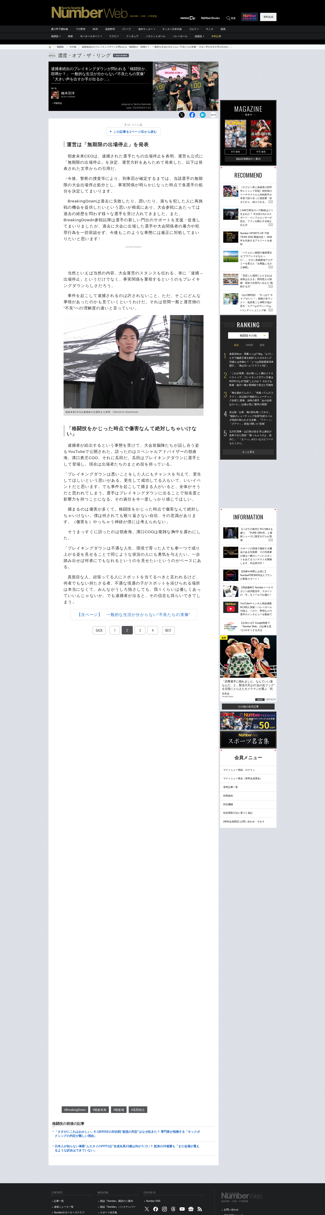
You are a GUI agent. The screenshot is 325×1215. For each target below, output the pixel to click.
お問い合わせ (231, 1209)
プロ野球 (80, 29)
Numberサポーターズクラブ (69, 1212)
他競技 (198, 36)
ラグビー (114, 36)
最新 (236, 345)
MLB (95, 29)
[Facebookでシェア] (192, 116)
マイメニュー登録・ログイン (239, 770)
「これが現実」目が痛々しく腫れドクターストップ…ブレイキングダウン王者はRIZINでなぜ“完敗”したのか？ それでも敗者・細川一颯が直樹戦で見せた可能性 (251, 379)
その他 (72, 47)
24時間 (249, 345)
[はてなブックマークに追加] (203, 116)
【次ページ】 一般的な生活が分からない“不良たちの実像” (133, 614)
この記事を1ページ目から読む (135, 131)
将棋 (70, 36)
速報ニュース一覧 (64, 1206)
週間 (262, 345)
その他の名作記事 (248, 706)
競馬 (223, 29)
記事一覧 (59, 1201)
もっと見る (248, 451)
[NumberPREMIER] (249, 17)
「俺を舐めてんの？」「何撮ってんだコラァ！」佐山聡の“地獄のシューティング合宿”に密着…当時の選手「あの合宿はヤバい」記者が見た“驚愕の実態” (251, 398)
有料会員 (268, 16)
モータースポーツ (90, 36)
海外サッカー (145, 29)
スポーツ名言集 (108, 1212)
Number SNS (153, 1201)
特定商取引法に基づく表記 (238, 812)
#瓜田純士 (138, 1109)
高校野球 (110, 29)
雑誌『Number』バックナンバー (117, 1206)
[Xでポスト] (182, 116)
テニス (209, 29)
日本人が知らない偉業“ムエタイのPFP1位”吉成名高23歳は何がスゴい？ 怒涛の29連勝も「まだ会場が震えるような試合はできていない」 (127, 1148)
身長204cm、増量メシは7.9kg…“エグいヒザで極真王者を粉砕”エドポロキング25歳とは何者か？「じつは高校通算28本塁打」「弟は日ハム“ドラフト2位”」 (251, 360)
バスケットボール (155, 36)
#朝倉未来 (99, 1109)
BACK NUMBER (121, 55)
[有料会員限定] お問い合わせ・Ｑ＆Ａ (243, 821)
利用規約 (228, 795)
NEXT (168, 630)
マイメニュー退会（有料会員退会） (242, 778)
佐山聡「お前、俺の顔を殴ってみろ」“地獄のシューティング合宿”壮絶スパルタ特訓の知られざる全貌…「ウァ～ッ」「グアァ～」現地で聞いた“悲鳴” (251, 418)
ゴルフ (193, 29)
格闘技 (54, 36)
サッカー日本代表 (172, 29)
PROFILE (58, 103)
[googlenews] (191, 1209)
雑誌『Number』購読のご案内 (116, 1201)
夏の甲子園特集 (59, 29)
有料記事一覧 (230, 787)
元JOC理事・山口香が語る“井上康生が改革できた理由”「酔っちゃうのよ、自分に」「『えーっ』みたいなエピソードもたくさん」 (251, 437)
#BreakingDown (75, 1109)
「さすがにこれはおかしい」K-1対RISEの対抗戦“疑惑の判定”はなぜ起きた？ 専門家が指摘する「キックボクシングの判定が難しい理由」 (127, 1133)
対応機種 (228, 804)
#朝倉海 (118, 1109)
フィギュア (132, 36)
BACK (99, 630)
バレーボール (180, 36)
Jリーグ (126, 29)
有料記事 (216, 36)
